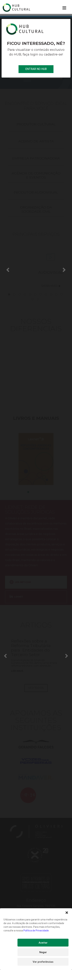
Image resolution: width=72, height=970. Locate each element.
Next (64, 269)
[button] (67, 912)
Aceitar (43, 942)
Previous (7, 269)
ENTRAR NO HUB (36, 69)
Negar (43, 952)
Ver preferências (43, 961)
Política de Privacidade (36, 930)
